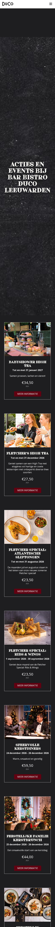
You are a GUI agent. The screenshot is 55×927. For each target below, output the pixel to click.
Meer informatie (27, 393)
